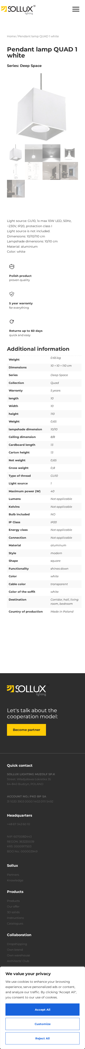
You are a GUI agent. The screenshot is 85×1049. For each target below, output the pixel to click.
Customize (43, 1024)
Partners (13, 874)
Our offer (13, 906)
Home (11, 36)
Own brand (15, 949)
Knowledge (15, 880)
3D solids (13, 912)
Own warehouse (18, 955)
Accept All (42, 1009)
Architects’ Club (18, 961)
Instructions (15, 918)
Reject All (42, 1038)
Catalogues (15, 923)
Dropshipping (17, 944)
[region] (42, 1008)
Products (13, 901)
